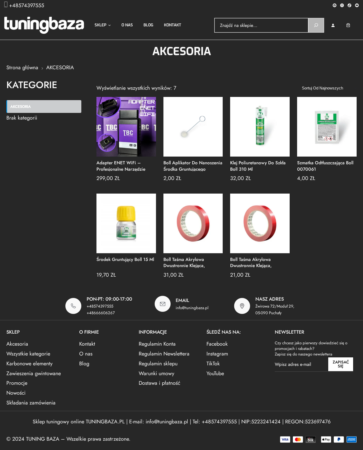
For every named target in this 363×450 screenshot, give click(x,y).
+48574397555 (26, 5)
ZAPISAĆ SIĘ (341, 364)
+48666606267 (101, 313)
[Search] (316, 25)
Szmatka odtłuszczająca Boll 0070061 (325, 165)
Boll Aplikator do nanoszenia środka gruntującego (192, 165)
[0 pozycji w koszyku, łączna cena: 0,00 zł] (352, 25)
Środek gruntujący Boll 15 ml (125, 259)
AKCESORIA (20, 106)
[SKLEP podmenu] (109, 25)
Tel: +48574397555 (215, 421)
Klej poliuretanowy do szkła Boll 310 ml (258, 165)
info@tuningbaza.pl (192, 308)
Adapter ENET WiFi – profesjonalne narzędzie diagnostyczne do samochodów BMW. (120, 165)
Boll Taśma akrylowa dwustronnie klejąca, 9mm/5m (251, 262)
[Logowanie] (332, 25)
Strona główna (22, 67)
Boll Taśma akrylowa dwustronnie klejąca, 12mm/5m (184, 262)
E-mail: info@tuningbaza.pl (159, 421)
